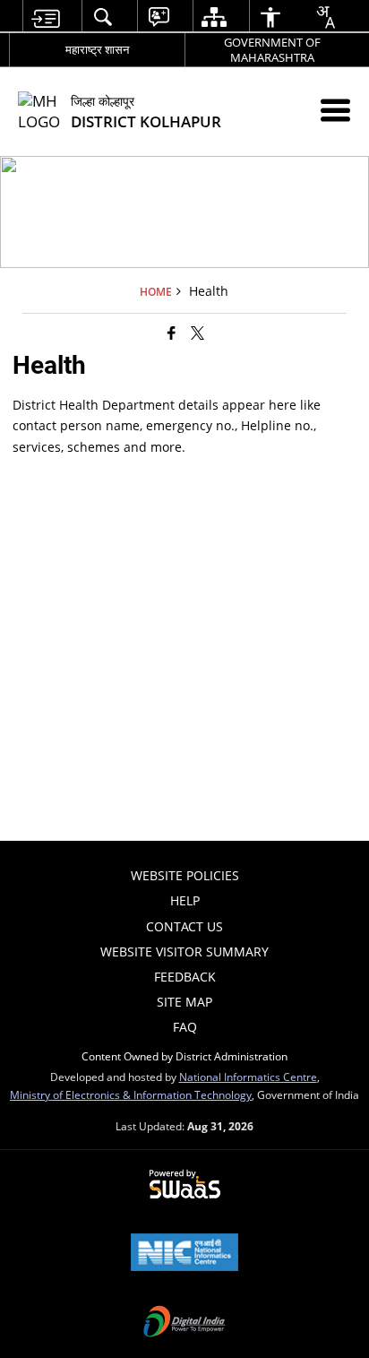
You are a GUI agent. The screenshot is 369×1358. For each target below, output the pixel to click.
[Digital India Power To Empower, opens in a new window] (184, 1323)
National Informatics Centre (248, 1076)
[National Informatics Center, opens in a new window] (184, 1254)
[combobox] (325, 17)
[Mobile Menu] (335, 109)
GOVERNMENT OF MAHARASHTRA (272, 49)
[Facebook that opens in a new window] (171, 332)
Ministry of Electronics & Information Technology (131, 1094)
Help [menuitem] (185, 900)
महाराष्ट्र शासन (97, 49)
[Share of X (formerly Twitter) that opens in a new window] (197, 332)
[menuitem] (45, 16)
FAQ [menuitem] (185, 1026)
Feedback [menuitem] (185, 976)
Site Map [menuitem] (184, 1001)
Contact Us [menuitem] (184, 926)
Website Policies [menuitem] (185, 875)
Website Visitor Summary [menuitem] (184, 951)
